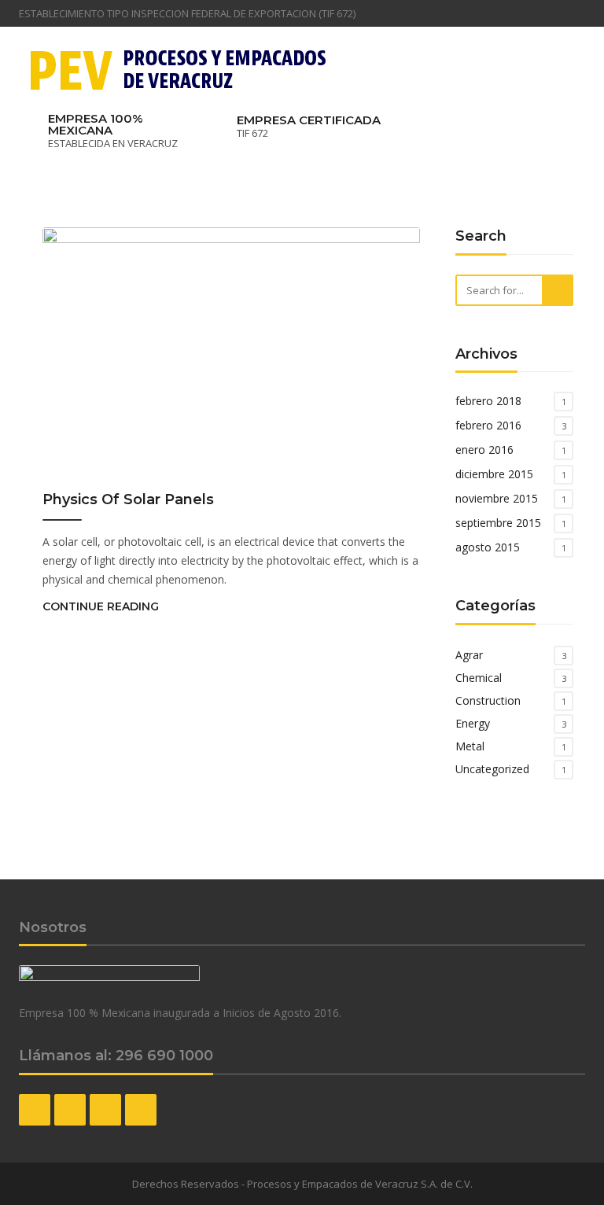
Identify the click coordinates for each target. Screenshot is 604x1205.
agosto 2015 (487, 547)
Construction (488, 700)
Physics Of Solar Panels (128, 499)
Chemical (478, 677)
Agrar (469, 654)
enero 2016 (484, 449)
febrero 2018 (488, 400)
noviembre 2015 (496, 498)
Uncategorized (492, 768)
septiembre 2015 (498, 522)
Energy (472, 723)
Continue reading (100, 606)
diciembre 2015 (494, 473)
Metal (469, 746)
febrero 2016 (488, 425)
